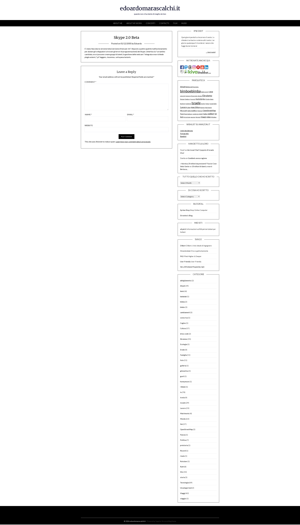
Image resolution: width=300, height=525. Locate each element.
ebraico (200, 96)
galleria (183, 366)
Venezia (198, 117)
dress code (184, 334)
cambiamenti (185, 312)
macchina (195, 107)
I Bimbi (182, 387)
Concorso (188, 96)
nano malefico (192, 111)
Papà (182, 114)
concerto (182, 96)
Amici (182, 291)
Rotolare (183, 461)
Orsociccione (185, 251)
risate (182, 456)
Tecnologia (184, 483)
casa (211, 91)
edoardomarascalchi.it (150, 8)
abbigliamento (185, 280)
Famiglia (183, 355)
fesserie (192, 99)
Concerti (150, 23)
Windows (213, 117)
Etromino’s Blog (186, 215)
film (204, 99)
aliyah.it (183, 229)
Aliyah (182, 87)
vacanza (193, 117)
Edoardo (138, 43)
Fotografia (184, 134)
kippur (207, 103)
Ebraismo (207, 95)
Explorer (187, 99)
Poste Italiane (188, 114)
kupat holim (213, 103)
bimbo (182, 307)
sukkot (211, 113)
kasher (203, 103)
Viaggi (203, 117)
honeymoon (184, 382)
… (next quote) (211, 52)
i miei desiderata (186, 131)
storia (182, 477)
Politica (183, 440)
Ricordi (183, 451)
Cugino (183, 323)
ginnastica (184, 371)
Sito (181, 472)
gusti (182, 376)
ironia (182, 397)
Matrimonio (208, 107)
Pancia (182, 435)
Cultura (183, 328)
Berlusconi (189, 87)
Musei (184, 23)
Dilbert (183, 246)
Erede (182, 350)
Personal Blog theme (169, 521)
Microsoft (183, 111)
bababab (183, 296)
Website (89, 125)
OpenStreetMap (209, 110)
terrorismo (187, 117)
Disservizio (194, 96)
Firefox (208, 99)
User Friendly (185, 262)
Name (88, 114)
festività (199, 99)
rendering (195, 114)
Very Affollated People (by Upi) (192, 267)
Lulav (189, 107)
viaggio (183, 498)
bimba (182, 302)
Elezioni (182, 99)
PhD (182, 256)
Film (175, 23)
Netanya (199, 110)
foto (182, 360)
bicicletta (196, 87)
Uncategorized (186, 488)
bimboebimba (190, 91)
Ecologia (183, 344)
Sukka (205, 114)
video (208, 117)
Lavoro (183, 107)
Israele (196, 103)
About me (117, 23)
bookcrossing (204, 92)
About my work (134, 23)
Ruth (182, 467)
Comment (90, 82)
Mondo (183, 419)
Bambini (183, 136)
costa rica (184, 318)
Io (181, 392)
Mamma (202, 107)
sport (201, 114)
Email (130, 114)
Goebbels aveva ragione (197, 158)
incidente (188, 103)
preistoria (184, 445)
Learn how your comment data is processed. (133, 142)
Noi (181, 424)
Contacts (164, 23)
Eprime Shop (185, 210)
